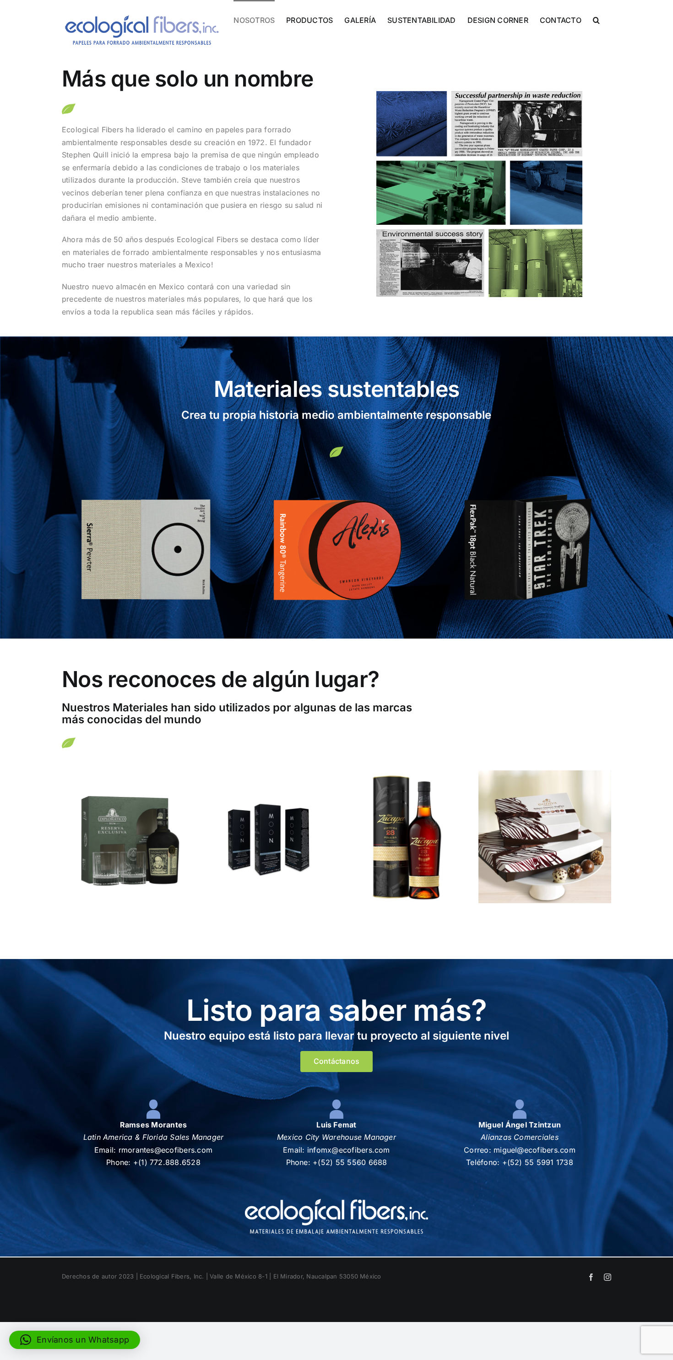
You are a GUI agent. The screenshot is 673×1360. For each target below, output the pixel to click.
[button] (596, 19)
